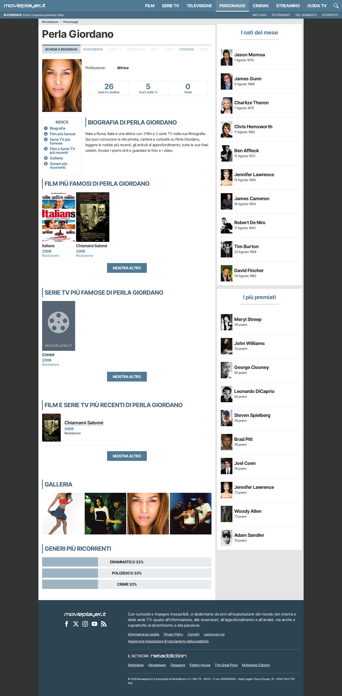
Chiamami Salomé (91, 245)
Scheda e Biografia (61, 49)
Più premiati (281, 15)
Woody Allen (248, 511)
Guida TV (317, 5)
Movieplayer (50, 21)
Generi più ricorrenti (58, 165)
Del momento (306, 15)
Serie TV (170, 5)
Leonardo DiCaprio (254, 391)
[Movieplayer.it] (24, 6)
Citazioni (186, 49)
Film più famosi (62, 134)
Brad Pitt (243, 439)
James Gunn (248, 78)
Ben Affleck (246, 150)
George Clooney (251, 367)
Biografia (57, 128)
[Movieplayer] (85, 614)
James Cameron (251, 198)
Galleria (56, 158)
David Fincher (249, 270)
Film (149, 5)
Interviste (330, 15)
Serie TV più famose (60, 141)
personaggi (232, 5)
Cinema (261, 5)
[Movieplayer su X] (75, 624)
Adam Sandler (249, 535)
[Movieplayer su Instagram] (85, 624)
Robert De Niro (249, 222)
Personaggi (70, 21)
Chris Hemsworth (253, 126)
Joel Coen (245, 463)
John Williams (249, 343)
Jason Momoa (249, 54)
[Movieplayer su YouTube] (94, 624)
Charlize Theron (251, 102)
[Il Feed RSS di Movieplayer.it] (103, 624)
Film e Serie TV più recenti (62, 150)
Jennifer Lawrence (254, 174)
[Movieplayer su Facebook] (66, 624)
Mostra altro (127, 268)
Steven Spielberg (252, 415)
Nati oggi (259, 15)
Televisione (199, 5)
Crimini (48, 354)
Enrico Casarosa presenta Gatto (43, 15)
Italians (48, 245)
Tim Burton (246, 246)
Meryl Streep (248, 319)
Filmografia (93, 49)
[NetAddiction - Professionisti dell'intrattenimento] (168, 656)
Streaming (288, 5)
